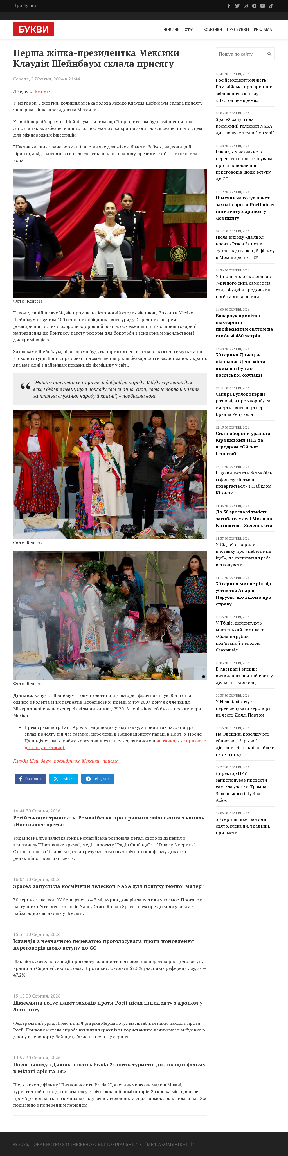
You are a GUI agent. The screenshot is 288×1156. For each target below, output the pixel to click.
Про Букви (24, 5)
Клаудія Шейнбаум (32, 761)
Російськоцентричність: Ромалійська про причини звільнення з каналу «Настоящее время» (108, 821)
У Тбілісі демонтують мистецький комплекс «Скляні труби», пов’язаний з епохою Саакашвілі (240, 636)
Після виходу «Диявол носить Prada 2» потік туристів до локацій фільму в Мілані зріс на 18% (109, 1067)
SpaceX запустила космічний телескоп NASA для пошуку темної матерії (109, 886)
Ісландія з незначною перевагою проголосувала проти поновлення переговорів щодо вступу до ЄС (103, 944)
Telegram (101, 778)
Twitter (67, 778)
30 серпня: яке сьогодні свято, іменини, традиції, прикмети (243, 826)
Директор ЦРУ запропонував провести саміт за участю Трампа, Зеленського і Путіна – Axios (241, 786)
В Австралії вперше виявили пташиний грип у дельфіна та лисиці (244, 675)
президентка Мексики (76, 761)
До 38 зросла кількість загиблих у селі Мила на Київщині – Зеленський (244, 518)
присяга (111, 761)
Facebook (33, 778)
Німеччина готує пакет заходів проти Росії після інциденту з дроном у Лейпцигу (107, 1006)
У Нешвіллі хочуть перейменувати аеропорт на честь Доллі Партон (243, 708)
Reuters (42, 91)
